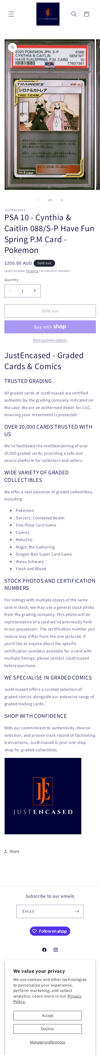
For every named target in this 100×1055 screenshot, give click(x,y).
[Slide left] (38, 200)
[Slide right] (61, 200)
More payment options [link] (50, 340)
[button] (11, 14)
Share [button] (14, 851)
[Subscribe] (77, 911)
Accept (47, 1015)
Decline (47, 1028)
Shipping (32, 271)
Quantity (11, 279)
